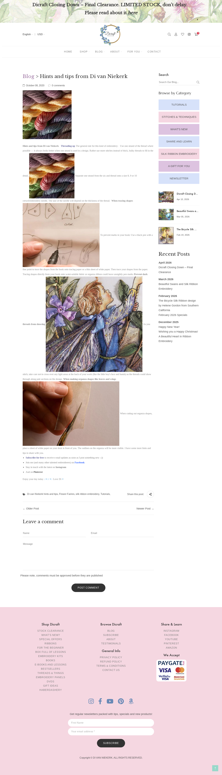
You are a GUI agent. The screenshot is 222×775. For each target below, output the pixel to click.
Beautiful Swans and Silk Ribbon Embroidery (178, 286)
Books (50, 660)
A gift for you (179, 166)
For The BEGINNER (50, 647)
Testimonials (111, 643)
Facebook (171, 635)
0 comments (58, 85)
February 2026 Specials (173, 315)
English (27, 34)
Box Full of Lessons (50, 652)
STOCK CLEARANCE (50, 631)
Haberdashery (50, 690)
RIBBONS (51, 643)
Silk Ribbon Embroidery (179, 153)
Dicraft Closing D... (187, 193)
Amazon (171, 647)
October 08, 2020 (35, 85)
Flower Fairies (66, 494)
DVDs (50, 681)
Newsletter (179, 178)
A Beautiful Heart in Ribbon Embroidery (175, 339)
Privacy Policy (111, 657)
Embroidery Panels (50, 677)
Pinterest (38, 472)
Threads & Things (50, 673)
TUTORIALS (179, 104)
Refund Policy (111, 661)
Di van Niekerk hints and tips (42, 494)
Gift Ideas (50, 685)
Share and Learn (179, 141)
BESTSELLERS (50, 669)
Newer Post (144, 508)
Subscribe (111, 635)
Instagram (171, 631)
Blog (28, 76)
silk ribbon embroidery (87, 494)
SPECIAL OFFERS (50, 639)
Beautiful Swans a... (187, 211)
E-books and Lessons (51, 664)
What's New (179, 129)
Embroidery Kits (50, 656)
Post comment (88, 587)
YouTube (171, 639)
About (111, 639)
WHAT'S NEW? (50, 635)
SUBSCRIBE (111, 743)
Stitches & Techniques (179, 116)
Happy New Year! (169, 326)
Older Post (32, 508)
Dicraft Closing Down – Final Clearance (176, 270)
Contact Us (111, 670)
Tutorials (105, 494)
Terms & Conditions (111, 666)
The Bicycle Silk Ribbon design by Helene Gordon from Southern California (179, 305)
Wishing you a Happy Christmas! (178, 331)
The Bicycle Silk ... (187, 229)
